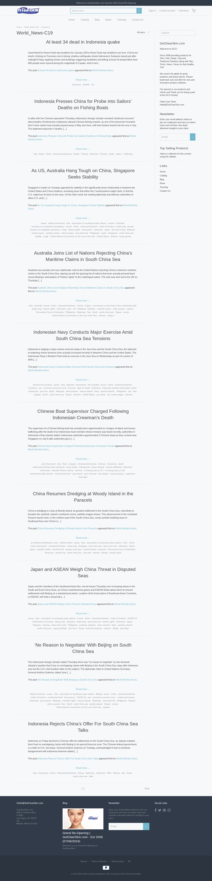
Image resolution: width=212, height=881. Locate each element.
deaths (76, 154)
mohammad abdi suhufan (41, 474)
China (48, 154)
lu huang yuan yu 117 (94, 470)
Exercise (72, 388)
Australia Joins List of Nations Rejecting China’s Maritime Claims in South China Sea (80, 288)
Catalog (85, 20)
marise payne (38, 233)
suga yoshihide (60, 628)
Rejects (116, 773)
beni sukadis (93, 385)
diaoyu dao (60, 622)
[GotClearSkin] (28, 10)
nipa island (77, 474)
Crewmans (112, 464)
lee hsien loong (118, 230)
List (74, 309)
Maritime (91, 309)
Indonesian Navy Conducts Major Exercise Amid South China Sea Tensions (76, 367)
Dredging (83, 546)
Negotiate (96, 700)
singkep (37, 394)
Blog (97, 20)
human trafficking (114, 467)
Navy (96, 391)
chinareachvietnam (89, 226)
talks (91, 776)
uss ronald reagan (115, 394)
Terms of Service (99, 861)
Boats (41, 154)
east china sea (95, 546)
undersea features (94, 628)
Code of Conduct (107, 226)
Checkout (183, 10)
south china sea (126, 233)
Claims (88, 305)
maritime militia (43, 549)
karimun (78, 470)
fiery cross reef (110, 546)
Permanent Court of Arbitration (50, 312)
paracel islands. (108, 391)
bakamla (70, 385)
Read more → (83, 80)
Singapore (113, 233)
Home (72, 20)
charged (72, 464)
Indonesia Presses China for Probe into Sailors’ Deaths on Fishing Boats (74, 136)
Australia (120, 223)
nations (130, 309)
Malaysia (131, 230)
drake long (121, 226)
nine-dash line (81, 233)
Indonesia (46, 27)
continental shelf (55, 697)
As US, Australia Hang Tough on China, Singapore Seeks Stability (71, 205)
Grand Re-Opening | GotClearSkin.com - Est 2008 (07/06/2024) (83, 837)
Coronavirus (69, 697)
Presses (103, 154)
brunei (69, 226)
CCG (125, 543)
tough (45, 236)
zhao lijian (83, 477)
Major (51, 391)
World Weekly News (102, 70)
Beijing (99, 694)
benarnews (81, 385)
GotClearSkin (82, 874)
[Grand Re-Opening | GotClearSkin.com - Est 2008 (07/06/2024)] (83, 819)
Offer (109, 773)
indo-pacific (87, 230)
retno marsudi (90, 474)
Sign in (152, 10)
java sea (44, 391)
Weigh (115, 628)
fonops (130, 226)
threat (81, 628)
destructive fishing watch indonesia (49, 467)
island (131, 546)
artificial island (66, 543)
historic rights (74, 230)
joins (69, 309)
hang (64, 230)
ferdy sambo (72, 467)
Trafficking (128, 154)
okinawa (46, 625)
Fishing (84, 154)
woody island (115, 553)
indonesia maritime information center (119, 388)
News (108, 20)
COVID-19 (132, 618)
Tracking (121, 20)
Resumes (49, 553)
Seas (113, 625)
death (121, 464)
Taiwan (118, 312)
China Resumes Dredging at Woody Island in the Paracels (67, 528)
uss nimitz (100, 394)
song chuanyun (117, 474)
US (92, 84)
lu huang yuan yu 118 (115, 470)
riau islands (103, 474)
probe (111, 154)
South (95, 312)
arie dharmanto (49, 464)
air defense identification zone (44, 543)
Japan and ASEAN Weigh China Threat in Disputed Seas (66, 604)
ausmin (111, 223)
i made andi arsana (126, 697)
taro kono (72, 628)
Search (83, 861)
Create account (167, 10)
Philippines (95, 233)
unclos (126, 312)
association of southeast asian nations (89, 223)
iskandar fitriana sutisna (62, 470)
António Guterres (37, 694)
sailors (119, 154)
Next (147, 788)
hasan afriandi (97, 467)
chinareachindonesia (62, 154)
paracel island (90, 549)
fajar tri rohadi (83, 388)
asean (44, 223)
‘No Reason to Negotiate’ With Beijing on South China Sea (67, 680)
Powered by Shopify (133, 874)
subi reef (87, 553)
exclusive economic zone (55, 388)
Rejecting (81, 312)
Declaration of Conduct (43, 622)
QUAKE (86, 84)
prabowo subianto (87, 625)
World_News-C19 (31, 27)
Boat (65, 464)
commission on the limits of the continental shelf (114, 305)
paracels (102, 549)
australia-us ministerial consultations (47, 226)
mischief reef (58, 549)
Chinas (80, 305)
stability (38, 236)
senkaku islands (125, 625)
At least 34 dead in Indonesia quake (83, 42)
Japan (107, 230)
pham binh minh (59, 625)
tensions (77, 394)
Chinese (101, 464)
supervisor (130, 474)
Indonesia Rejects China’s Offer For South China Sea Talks (67, 758)
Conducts (32, 388)
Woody (104, 553)
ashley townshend (56, 223)
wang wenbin (125, 236)
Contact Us (137, 20)
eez (40, 388)
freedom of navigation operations (45, 230)
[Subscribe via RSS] (129, 861)
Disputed (71, 622)
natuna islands (86, 391)
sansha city (60, 553)
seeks (104, 233)
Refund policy (117, 861)
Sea (89, 312)
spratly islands (96, 704)
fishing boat (84, 467)
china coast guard (39, 546)
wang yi (110, 315)
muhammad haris (63, 474)
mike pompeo (67, 233)
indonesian (33, 391)
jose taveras (45, 700)
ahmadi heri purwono (42, 385)
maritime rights (69, 700)
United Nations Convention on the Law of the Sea (72, 236)
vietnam (114, 236)
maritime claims (53, 233)
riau (129, 391)
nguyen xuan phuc (73, 549)
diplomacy (90, 773)
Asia (35, 154)
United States (103, 236)
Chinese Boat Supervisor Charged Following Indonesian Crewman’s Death (75, 446)
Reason (132, 700)
